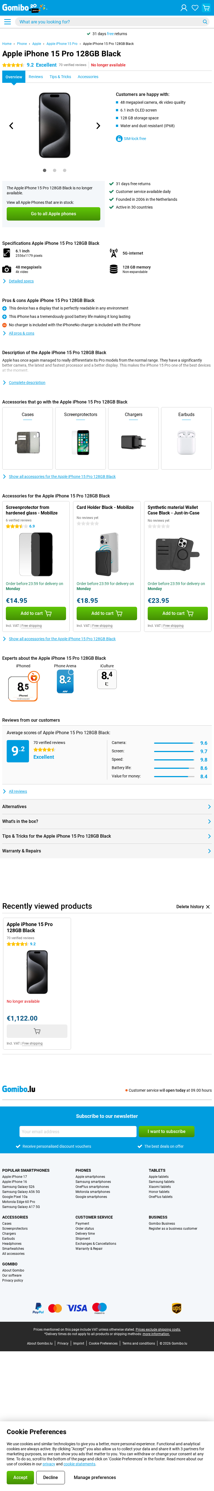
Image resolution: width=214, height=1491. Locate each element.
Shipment (83, 1239)
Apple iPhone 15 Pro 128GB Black (108, 44)
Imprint (78, 1343)
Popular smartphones (26, 1170)
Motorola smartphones (93, 1192)
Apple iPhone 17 (14, 1177)
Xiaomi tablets (160, 1187)
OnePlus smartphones (92, 1187)
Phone (22, 44)
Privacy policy (12, 1280)
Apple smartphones (90, 1177)
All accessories (13, 1254)
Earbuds (8, 1239)
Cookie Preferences (103, 1343)
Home (6, 44)
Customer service (94, 1217)
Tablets (157, 1170)
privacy (49, 1464)
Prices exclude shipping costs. (158, 1329)
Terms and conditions (138, 1343)
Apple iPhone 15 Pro (62, 44)
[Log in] (183, 8)
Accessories (15, 1217)
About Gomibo (13, 1270)
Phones (83, 1170)
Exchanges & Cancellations (96, 1244)
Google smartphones (91, 1197)
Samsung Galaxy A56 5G (21, 1192)
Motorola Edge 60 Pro (18, 1202)
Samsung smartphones (93, 1182)
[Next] (97, 125)
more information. (156, 1334)
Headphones (11, 1244)
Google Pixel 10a (15, 1197)
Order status (85, 1229)
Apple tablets (159, 1177)
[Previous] (11, 125)
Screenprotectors (15, 1229)
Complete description (27, 382)
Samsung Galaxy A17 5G (21, 1207)
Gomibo (10, 1264)
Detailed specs (21, 281)
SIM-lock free (135, 138)
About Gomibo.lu (40, 1343)
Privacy (63, 1343)
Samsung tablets (161, 1182)
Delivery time (85, 1234)
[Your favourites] (195, 8)
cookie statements (79, 1464)
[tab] (44, 170)
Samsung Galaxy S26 (18, 1187)
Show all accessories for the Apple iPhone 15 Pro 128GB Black (62, 476)
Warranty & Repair (89, 1249)
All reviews (18, 791)
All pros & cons (21, 333)
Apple (36, 44)
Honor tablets (159, 1192)
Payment (82, 1224)
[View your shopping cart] (206, 8)
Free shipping (31, 626)
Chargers (9, 1234)
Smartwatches (13, 1249)
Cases (6, 1224)
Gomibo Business (162, 1224)
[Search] (205, 21)
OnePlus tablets (160, 1197)
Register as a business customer (173, 1229)
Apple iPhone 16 (14, 1182)
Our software (11, 1275)
